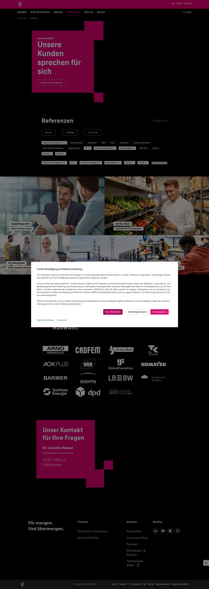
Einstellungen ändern (137, 312)
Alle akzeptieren (159, 312)
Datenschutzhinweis (45, 320)
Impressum (62, 320)
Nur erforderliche (112, 312)
